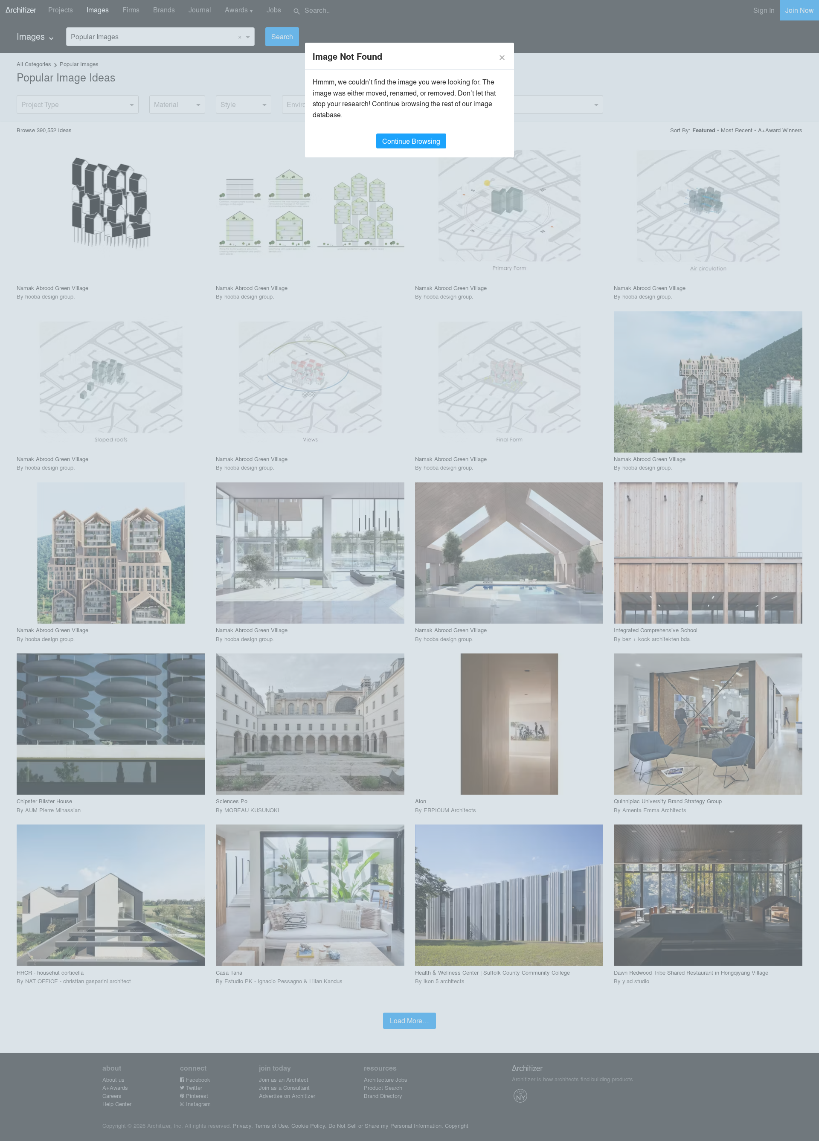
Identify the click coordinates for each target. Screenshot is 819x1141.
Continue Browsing (411, 141)
